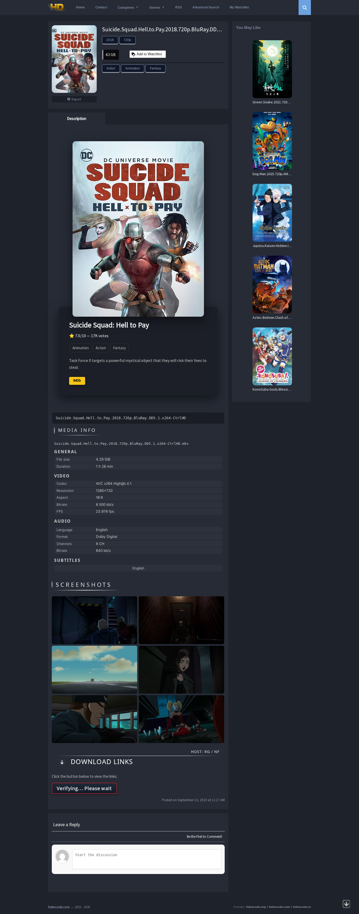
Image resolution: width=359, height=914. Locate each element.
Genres (154, 7)
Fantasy (155, 68)
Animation (132, 68)
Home (80, 7)
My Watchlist (239, 7)
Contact (101, 7)
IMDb (77, 380)
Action (110, 68)
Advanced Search (205, 7)
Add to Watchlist (149, 54)
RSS (178, 7)
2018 (110, 40)
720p (127, 40)
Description (76, 118)
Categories (126, 7)
